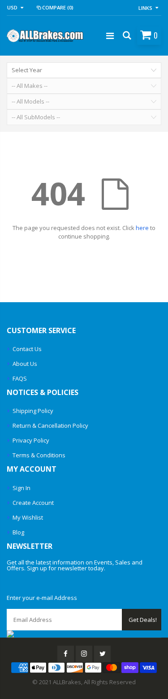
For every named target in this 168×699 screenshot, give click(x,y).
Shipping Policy (33, 411)
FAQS (20, 378)
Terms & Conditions (39, 455)
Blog (18, 532)
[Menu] (110, 36)
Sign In (21, 488)
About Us (25, 364)
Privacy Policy (31, 440)
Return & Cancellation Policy (50, 425)
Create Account (33, 503)
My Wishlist (28, 517)
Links (145, 7)
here (142, 228)
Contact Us (27, 349)
